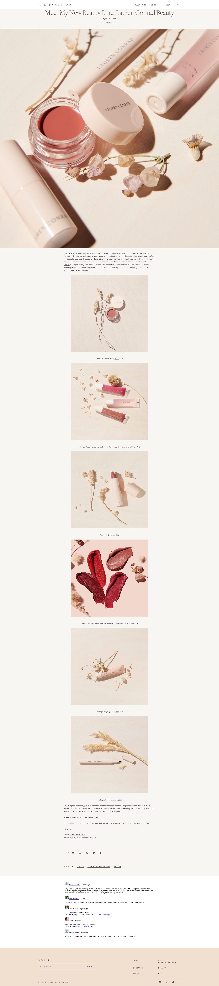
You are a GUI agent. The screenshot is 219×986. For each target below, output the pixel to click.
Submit (131, 507)
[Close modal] (154, 466)
